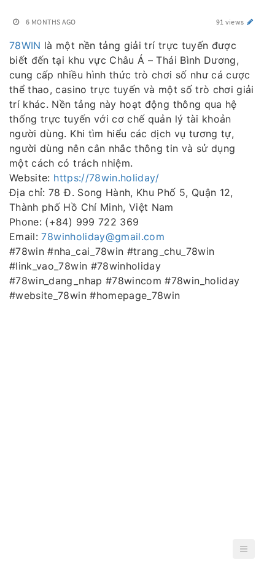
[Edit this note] (250, 21)
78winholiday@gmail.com (103, 236)
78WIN (25, 45)
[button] (244, 549)
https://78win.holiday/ (106, 178)
